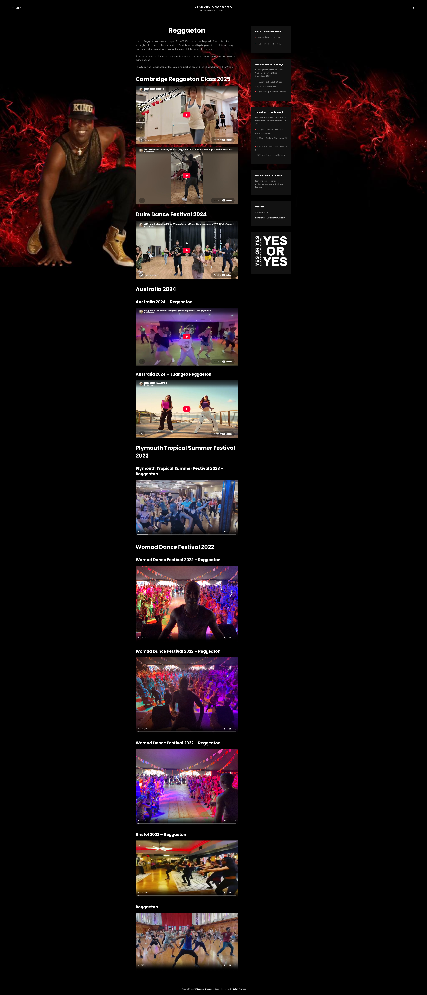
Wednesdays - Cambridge (268, 37)
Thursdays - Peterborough (269, 44)
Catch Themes (239, 989)
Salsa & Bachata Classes (268, 31)
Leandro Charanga (213, 6)
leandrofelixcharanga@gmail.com (270, 218)
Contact (259, 206)
